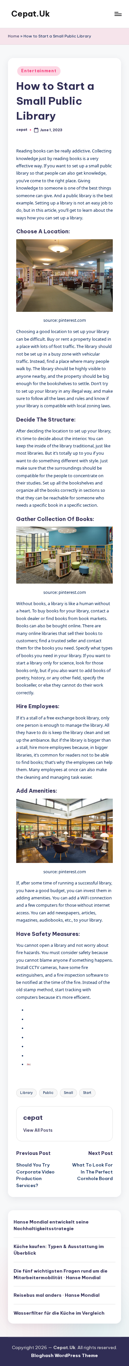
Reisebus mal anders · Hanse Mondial (57, 1295)
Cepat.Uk (30, 14)
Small (68, 1093)
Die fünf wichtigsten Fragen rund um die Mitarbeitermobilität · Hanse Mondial (61, 1274)
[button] (38, 1130)
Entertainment (38, 70)
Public (48, 1093)
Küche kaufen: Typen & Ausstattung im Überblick (59, 1249)
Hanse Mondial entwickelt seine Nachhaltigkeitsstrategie (51, 1225)
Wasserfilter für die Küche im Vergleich (59, 1313)
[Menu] (117, 14)
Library (26, 1093)
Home (13, 36)
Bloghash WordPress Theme (64, 1355)
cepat (33, 1117)
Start (87, 1093)
